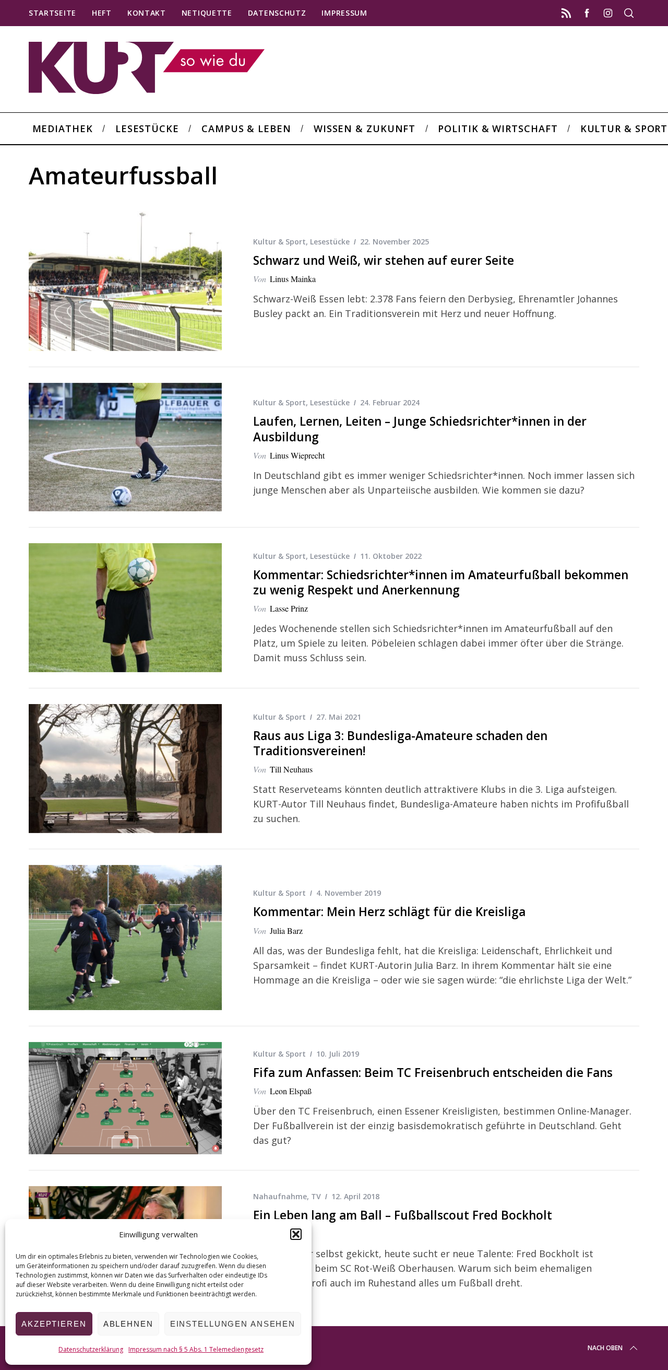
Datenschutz (277, 13)
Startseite (52, 13)
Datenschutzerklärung (90, 1349)
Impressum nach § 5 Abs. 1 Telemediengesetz (196, 1349)
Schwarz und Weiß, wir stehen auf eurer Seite (383, 260)
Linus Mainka (293, 278)
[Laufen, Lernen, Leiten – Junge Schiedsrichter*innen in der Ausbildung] (125, 447)
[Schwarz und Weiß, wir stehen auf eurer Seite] (125, 278)
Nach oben (605, 1347)
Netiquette (207, 13)
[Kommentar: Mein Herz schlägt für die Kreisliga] (125, 937)
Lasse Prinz (289, 608)
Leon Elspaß (291, 1090)
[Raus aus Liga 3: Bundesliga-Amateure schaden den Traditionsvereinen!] (125, 768)
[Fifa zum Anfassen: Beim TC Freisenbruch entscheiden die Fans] (125, 1098)
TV (316, 1196)
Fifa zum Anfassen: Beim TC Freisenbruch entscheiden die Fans (433, 1072)
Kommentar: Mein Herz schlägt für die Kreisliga (389, 912)
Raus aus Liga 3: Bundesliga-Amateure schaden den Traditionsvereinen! (400, 743)
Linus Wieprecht (297, 455)
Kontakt (146, 13)
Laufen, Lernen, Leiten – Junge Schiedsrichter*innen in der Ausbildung (420, 428)
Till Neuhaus (291, 769)
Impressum (344, 13)
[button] (296, 1234)
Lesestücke (330, 242)
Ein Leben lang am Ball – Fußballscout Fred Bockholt (402, 1215)
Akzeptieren (54, 1323)
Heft (102, 13)
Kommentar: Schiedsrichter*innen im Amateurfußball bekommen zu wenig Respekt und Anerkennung (440, 582)
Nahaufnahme (280, 1196)
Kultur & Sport (279, 242)
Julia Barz (286, 930)
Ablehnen (128, 1323)
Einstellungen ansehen (232, 1323)
